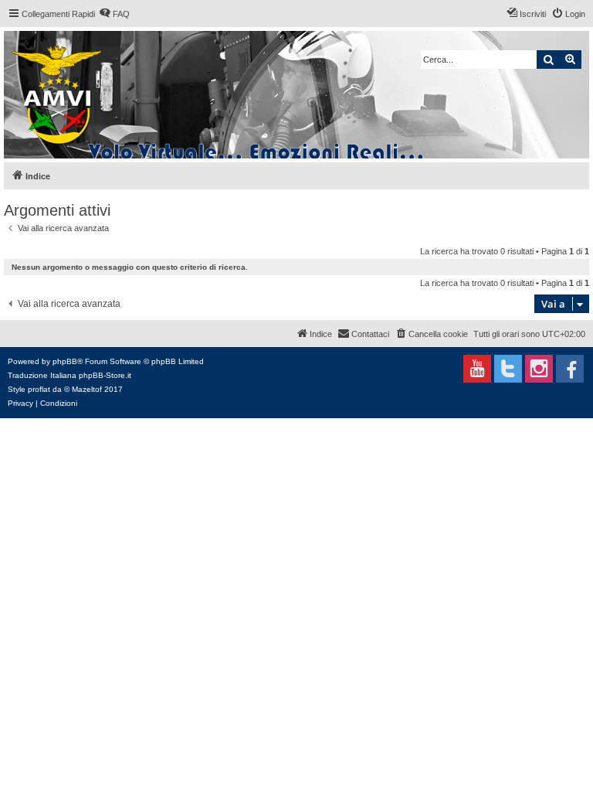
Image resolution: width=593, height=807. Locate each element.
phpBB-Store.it (105, 375)
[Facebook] (570, 369)
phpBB (65, 361)
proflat (39, 389)
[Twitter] (508, 369)
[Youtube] (477, 369)
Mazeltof (87, 389)
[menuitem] (114, 14)
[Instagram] (539, 369)
